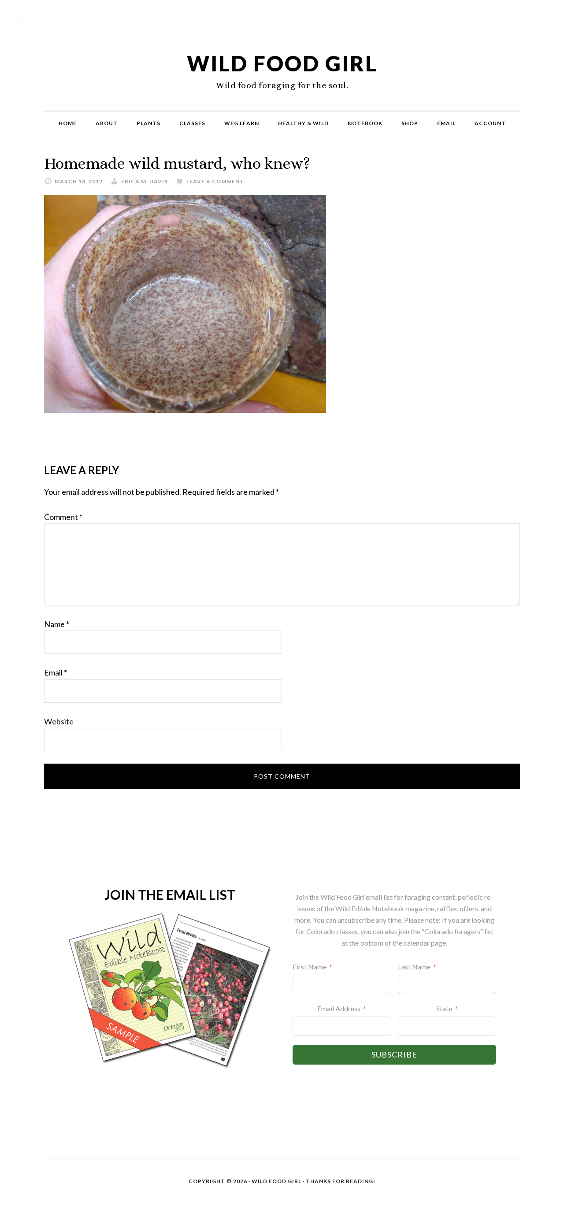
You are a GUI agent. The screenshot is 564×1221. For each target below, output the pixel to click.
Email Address (338, 1008)
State (444, 1008)
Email (55, 672)
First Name (310, 966)
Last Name (414, 966)
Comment (63, 517)
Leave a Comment (215, 181)
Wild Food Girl (282, 63)
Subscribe (394, 1054)
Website (59, 721)
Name (56, 624)
